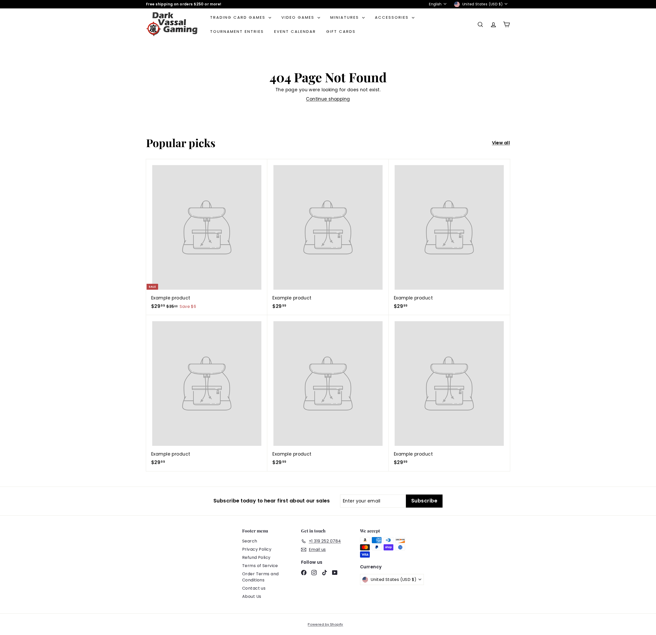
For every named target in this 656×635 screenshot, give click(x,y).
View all (501, 143)
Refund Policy (256, 557)
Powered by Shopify (325, 624)
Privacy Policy (256, 549)
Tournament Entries (237, 31)
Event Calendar (295, 31)
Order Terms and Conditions (260, 577)
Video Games (298, 17)
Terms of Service (260, 566)
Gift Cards (341, 31)
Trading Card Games (238, 17)
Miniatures (345, 17)
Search (249, 541)
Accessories (393, 17)
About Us (251, 596)
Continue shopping (328, 99)
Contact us (253, 588)
